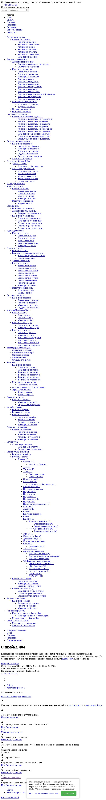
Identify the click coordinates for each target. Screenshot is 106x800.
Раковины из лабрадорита (30, 86)
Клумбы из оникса (26, 419)
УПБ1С (26, 466)
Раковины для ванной (17, 59)
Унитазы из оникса (27, 340)
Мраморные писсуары (28, 327)
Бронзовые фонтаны (27, 385)
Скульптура (12, 442)
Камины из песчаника (28, 49)
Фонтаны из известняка (29, 375)
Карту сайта (68, 659)
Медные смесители (27, 176)
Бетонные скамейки (21, 454)
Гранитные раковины (28, 74)
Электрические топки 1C (46, 526)
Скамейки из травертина (29, 586)
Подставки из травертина (30, 156)
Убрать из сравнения (11, 777)
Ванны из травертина (28, 278)
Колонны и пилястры (17, 427)
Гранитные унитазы (27, 332)
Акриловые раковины (33, 551)
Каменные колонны (21, 429)
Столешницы (13, 206)
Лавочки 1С (29, 509)
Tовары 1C (23, 459)
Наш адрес (12, 32)
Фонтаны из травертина (29, 380)
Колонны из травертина (29, 437)
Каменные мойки (20, 188)
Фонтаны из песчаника (28, 377)
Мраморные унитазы (27, 335)
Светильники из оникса (23, 625)
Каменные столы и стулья (24, 588)
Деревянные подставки (34, 541)
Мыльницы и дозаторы (23, 352)
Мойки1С (27, 506)
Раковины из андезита (28, 81)
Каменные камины (21, 39)
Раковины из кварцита (28, 84)
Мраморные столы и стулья (30, 591)
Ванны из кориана (26, 258)
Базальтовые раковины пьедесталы (34, 139)
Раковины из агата (26, 79)
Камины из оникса (26, 47)
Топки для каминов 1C (39, 521)
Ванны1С (27, 543)
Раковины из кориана (39, 558)
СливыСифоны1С (31, 486)
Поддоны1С (29, 501)
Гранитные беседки (27, 606)
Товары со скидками (16, 630)
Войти (10, 685)
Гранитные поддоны (27, 303)
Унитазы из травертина (29, 345)
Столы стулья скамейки (18, 452)
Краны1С (27, 516)
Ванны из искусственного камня (27, 253)
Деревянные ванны (21, 260)
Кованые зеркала (26, 394)
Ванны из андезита (27, 268)
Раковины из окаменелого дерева (33, 64)
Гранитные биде (25, 317)
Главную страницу (10, 663)
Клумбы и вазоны (15, 407)
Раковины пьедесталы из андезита (34, 131)
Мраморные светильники (24, 623)
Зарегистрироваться (16, 688)
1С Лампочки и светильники (37, 561)
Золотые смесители (27, 173)
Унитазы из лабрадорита (29, 337)
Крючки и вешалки (32, 514)
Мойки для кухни (15, 186)
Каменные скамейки (21, 578)
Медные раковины (26, 106)
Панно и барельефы (16, 611)
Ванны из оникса (26, 273)
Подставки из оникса (28, 153)
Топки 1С (27, 471)
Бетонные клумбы (20, 409)
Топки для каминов (16, 183)
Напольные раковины (17, 114)
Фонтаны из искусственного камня (28, 387)
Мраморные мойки (27, 198)
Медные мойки (25, 203)
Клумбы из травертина (28, 422)
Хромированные (36, 546)
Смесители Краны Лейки (19, 161)
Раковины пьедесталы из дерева (33, 126)
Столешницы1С (30, 479)
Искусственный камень (29, 146)
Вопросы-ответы (14, 30)
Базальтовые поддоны (28, 300)
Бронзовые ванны (26, 290)
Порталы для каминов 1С (41, 529)
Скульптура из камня (22, 444)
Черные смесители (26, 181)
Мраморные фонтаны (28, 370)
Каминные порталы (16, 37)
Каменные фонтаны (21, 365)
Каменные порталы (21, 399)
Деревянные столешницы (24, 211)
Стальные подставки (22, 158)
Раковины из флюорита (29, 99)
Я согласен (69, 793)
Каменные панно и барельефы (26, 613)
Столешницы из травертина (31, 228)
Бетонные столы (20, 457)
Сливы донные (19, 357)
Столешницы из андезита (30, 223)
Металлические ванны (22, 288)
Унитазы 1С (29, 469)
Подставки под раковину (18, 141)
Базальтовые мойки (27, 191)
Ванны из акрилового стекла (31, 255)
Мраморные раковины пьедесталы (34, 134)
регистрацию (75, 705)
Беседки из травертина (28, 603)
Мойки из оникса (26, 196)
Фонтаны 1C (29, 462)
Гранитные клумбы (27, 417)
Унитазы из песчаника (28, 342)
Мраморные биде (26, 320)
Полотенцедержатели (33, 489)
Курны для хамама (15, 230)
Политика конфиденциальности (16, 696)
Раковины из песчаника (29, 91)
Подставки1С (29, 491)
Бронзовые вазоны (21, 412)
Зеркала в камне (25, 392)
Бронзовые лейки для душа (30, 166)
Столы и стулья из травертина (32, 596)
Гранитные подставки (28, 151)
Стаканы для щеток (21, 360)
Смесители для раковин (23, 168)
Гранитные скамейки (28, 581)
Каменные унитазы (21, 330)
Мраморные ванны (27, 285)
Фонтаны (11, 362)
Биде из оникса (25, 315)
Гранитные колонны (27, 432)
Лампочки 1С (35, 573)
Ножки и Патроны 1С (39, 571)
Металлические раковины (24, 101)
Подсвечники (29, 494)
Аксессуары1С (30, 548)
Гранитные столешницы (29, 218)
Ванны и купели (14, 248)
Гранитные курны (26, 238)
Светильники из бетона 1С (41, 563)
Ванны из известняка (28, 270)
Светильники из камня (17, 620)
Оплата (10, 20)
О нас (9, 17)
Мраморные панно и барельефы (33, 616)
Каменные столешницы (23, 216)
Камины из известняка (28, 44)
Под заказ (11, 27)
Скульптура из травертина (30, 449)
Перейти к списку (9, 717)
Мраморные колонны (28, 439)
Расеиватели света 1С (39, 568)
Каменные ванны (20, 263)
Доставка (11, 22)
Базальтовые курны (27, 235)
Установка (11, 25)
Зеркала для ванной (21, 389)
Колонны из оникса (27, 434)
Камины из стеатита (27, 52)
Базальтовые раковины (28, 72)
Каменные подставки (22, 144)
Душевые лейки (19, 163)
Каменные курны (20, 233)
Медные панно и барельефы (25, 618)
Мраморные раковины (28, 76)
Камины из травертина (28, 54)
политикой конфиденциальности (43, 793)
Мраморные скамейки (28, 583)
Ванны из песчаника (27, 275)
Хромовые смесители (28, 178)
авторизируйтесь (94, 705)
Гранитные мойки (26, 193)
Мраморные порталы (28, 402)
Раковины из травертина (29, 96)
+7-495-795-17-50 (9, 5)
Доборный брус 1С (32, 539)
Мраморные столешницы (30, 221)
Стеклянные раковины (23, 109)
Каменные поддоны (21, 298)
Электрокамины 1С (43, 524)
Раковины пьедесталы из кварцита (34, 124)
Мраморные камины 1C (45, 531)
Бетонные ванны (20, 250)
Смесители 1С (30, 481)
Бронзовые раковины (28, 104)
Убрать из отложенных (12, 732)
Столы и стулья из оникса (30, 593)
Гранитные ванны (26, 283)
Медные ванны (25, 293)
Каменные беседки (21, 601)
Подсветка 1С (29, 496)
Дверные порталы (15, 397)
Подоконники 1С (31, 499)
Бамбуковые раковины (28, 67)
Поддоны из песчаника (28, 308)
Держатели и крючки (22, 350)
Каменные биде (19, 312)
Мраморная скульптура (28, 447)
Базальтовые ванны (27, 265)
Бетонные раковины (21, 111)
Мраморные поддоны (28, 305)
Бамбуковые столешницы (30, 213)
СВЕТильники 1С (37, 566)
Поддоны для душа (16, 295)
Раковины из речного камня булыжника (36, 94)
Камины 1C (28, 519)
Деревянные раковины (23, 62)
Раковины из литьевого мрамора (44, 556)
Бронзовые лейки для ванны (42, 484)
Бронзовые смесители (28, 171)
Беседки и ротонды (16, 598)
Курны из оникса (26, 240)
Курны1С (27, 511)
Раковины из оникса (27, 89)
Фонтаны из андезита (28, 372)
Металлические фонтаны (24, 382)
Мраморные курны (27, 245)
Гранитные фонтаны (27, 367)
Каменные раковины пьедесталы (27, 116)
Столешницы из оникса (29, 226)
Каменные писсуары (22, 322)
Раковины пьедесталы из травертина (35, 119)
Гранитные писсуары (28, 325)
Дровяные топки (36, 474)
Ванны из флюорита (27, 280)
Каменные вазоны (20, 414)
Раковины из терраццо (39, 553)
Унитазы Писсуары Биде (18, 310)
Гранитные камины (27, 42)
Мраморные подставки (28, 149)
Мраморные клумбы (27, 424)
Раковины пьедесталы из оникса (33, 121)
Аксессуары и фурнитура (19, 347)
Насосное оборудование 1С (36, 504)
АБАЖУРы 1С (36, 576)
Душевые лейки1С (32, 536)
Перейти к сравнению (11, 739)
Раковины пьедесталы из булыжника (35, 129)
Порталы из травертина (29, 404)
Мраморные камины (27, 57)
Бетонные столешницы (23, 208)
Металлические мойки (22, 201)
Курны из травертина (28, 243)
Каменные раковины (22, 69)
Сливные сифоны (20, 355)
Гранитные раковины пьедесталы (33, 136)
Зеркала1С (28, 534)
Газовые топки (36, 476)
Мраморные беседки (27, 608)
